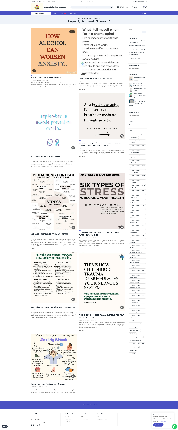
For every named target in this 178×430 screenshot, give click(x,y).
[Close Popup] (130, 167)
